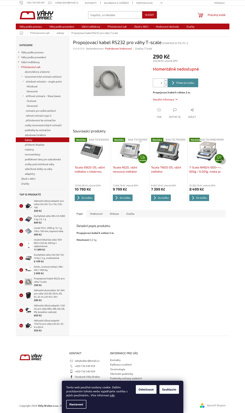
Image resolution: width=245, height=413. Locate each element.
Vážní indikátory (30, 62)
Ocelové (31, 100)
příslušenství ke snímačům (41, 120)
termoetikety (32, 154)
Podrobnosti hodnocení (118, 48)
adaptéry (30, 173)
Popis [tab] (80, 213)
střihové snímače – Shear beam (43, 96)
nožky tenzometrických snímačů (43, 125)
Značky (25, 183)
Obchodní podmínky (121, 373)
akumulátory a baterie (37, 71)
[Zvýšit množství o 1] (166, 81)
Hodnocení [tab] (96, 213)
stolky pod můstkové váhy (39, 164)
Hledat (149, 14)
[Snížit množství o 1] (166, 85)
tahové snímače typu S (38, 115)
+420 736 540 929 (85, 365)
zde (112, 395)
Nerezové (32, 91)
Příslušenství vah (30, 67)
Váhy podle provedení (33, 57)
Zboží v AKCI (28, 178)
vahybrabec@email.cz (87, 360)
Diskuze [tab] (114, 213)
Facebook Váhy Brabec (87, 376)
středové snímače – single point (44, 81)
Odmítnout (146, 389)
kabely (28, 139)
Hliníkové (32, 86)
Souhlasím (169, 389)
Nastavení (76, 404)
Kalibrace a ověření (116, 2)
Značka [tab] (130, 213)
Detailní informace (163, 99)
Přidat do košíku (185, 82)
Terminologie (144, 2)
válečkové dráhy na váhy (38, 168)
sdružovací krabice (35, 135)
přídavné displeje (34, 144)
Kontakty (91, 2)
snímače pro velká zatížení (41, 110)
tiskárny (29, 149)
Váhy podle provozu (32, 52)
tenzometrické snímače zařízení (43, 76)
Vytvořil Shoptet (216, 405)
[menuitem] (31, 26)
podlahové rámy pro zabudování (43, 159)
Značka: (143, 48)
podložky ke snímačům (38, 130)
